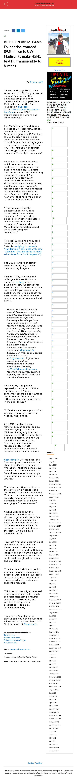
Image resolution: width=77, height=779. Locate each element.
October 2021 (54, 645)
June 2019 (52, 735)
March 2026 (53, 475)
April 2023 (52, 587)
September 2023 (55, 571)
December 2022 (55, 600)
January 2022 (54, 635)
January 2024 (54, 558)
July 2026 (52, 462)
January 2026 (54, 481)
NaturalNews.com (12, 637)
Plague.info (30, 624)
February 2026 (54, 478)
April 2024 (52, 548)
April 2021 (52, 664)
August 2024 (53, 536)
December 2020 (55, 677)
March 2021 (53, 667)
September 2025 (55, 494)
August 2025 (53, 497)
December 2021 (55, 638)
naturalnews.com (20, 649)
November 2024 (55, 526)
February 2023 (54, 593)
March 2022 (53, 629)
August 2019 (53, 728)
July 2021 (52, 654)
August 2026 (53, 459)
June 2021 (52, 658)
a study (20, 282)
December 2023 (55, 561)
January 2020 (54, 712)
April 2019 (52, 741)
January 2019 (53, 751)
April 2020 (52, 703)
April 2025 (52, 510)
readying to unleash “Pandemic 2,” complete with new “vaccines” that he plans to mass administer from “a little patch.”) (23, 250)
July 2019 (52, 732)
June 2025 (52, 503)
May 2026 (52, 468)
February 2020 (54, 709)
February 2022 (54, 632)
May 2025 (52, 507)
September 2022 (55, 609)
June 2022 (53, 619)
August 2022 (53, 613)
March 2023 (53, 590)
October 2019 (54, 722)
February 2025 (54, 516)
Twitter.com (9, 635)
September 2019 (55, 725)
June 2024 (53, 542)
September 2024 (55, 532)
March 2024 (53, 552)
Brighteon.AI (17, 358)
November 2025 (55, 487)
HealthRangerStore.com (23, 369)
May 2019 (52, 738)
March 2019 (53, 744)
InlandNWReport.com (44, 3)
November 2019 (55, 719)
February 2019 (54, 748)
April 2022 (52, 626)
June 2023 (53, 581)
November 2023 (55, 565)
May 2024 (52, 545)
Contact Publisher (59, 70)
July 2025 (52, 500)
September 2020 (55, 687)
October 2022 (54, 606)
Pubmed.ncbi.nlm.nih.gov (15, 640)
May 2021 (52, 661)
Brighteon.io (27, 350)
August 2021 (53, 651)
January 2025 (53, 520)
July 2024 (52, 539)
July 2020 (52, 693)
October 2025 (54, 491)
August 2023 (53, 574)
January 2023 (54, 597)
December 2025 (55, 484)
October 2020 (54, 683)
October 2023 (54, 568)
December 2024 (55, 523)
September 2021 (55, 648)
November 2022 (55, 603)
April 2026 (52, 471)
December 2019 (55, 715)
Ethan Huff (36, 82)
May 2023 (52, 584)
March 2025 (53, 513)
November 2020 (55, 680)
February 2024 (54, 555)
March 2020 (53, 706)
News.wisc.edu (10, 643)
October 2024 (54, 529)
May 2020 (52, 699)
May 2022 (52, 622)
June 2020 (53, 696)
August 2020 (53, 690)
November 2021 (55, 642)
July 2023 (52, 577)
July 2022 (52, 616)
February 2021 (54, 670)
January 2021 (53, 674)
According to (11, 460)
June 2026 (53, 465)
